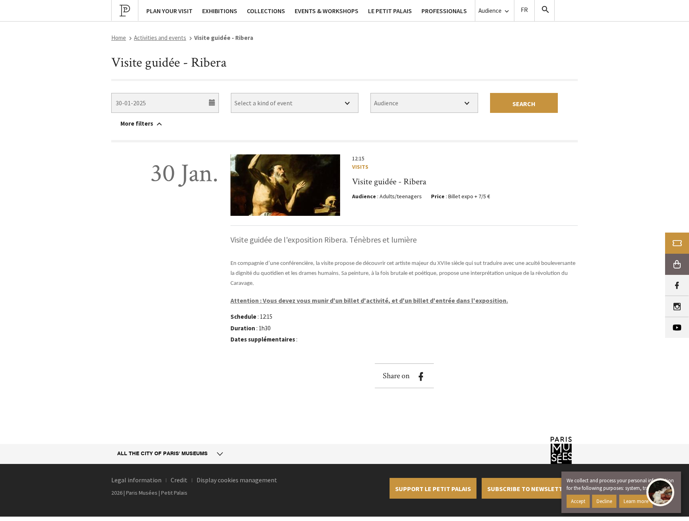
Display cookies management (237, 480)
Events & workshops (326, 11)
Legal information (136, 480)
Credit (179, 480)
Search (523, 104)
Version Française (524, 10)
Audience (490, 10)
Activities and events (160, 37)
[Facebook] (677, 285)
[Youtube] (677, 327)
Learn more (636, 501)
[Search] (545, 10)
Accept (578, 501)
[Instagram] (677, 306)
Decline (604, 501)
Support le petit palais (433, 489)
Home (118, 37)
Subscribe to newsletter (528, 489)
